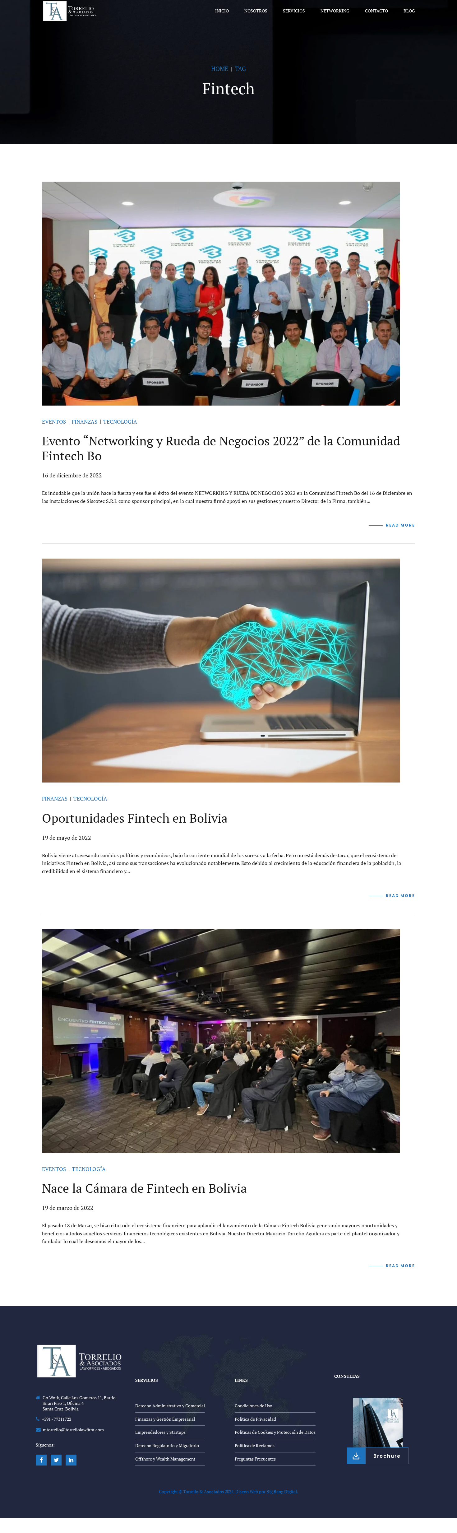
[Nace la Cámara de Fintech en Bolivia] (228, 1041)
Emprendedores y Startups (160, 1432)
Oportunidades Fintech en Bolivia (135, 818)
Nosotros (255, 11)
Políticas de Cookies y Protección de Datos (275, 1432)
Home (219, 68)
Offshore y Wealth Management (165, 1459)
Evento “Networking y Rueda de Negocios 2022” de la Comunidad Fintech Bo (221, 448)
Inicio (222, 11)
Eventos (54, 421)
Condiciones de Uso (253, 1406)
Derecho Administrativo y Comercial (170, 1406)
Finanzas (84, 421)
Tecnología (120, 421)
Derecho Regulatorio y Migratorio (167, 1445)
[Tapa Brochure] (378, 1422)
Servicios (294, 11)
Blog (409, 11)
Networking (335, 11)
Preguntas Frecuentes (255, 1459)
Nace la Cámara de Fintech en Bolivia (144, 1188)
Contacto (376, 11)
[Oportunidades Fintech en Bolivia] (228, 671)
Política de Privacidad (255, 1419)
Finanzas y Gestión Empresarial (165, 1419)
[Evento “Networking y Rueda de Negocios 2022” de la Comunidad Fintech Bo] (228, 294)
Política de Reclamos (255, 1445)
